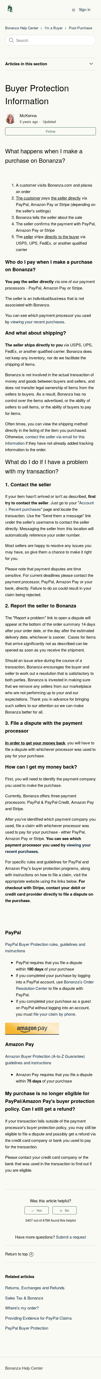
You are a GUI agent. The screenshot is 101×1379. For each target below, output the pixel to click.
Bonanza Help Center (21, 27)
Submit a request (71, 1237)
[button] (73, 9)
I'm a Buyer (53, 27)
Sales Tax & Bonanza (24, 1298)
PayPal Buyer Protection (26, 1328)
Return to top (16, 1254)
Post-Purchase (80, 27)
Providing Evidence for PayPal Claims (38, 1318)
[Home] (10, 12)
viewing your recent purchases (37, 321)
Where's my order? (22, 1308)
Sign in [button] (84, 9)
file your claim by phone (54, 1014)
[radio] (37, 1210)
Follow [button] (50, 131)
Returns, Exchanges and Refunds (35, 1287)
